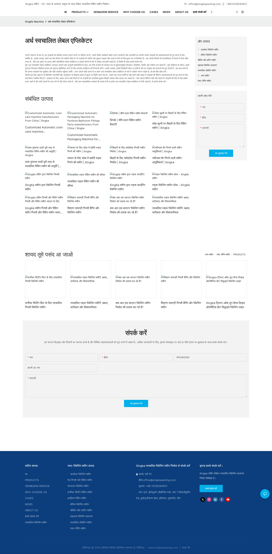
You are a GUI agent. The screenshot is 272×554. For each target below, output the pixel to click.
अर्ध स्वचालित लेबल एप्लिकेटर (61, 21)
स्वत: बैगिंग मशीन (223, 254)
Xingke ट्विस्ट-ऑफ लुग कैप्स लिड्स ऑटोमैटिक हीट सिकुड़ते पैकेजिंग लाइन (225, 305)
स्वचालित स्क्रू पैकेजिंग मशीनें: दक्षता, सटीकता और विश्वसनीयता (171, 210)
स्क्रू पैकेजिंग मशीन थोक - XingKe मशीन (171, 187)
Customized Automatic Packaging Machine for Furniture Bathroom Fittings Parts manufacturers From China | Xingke (85, 137)
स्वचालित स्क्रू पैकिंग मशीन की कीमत (83, 183)
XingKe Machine (34, 21)
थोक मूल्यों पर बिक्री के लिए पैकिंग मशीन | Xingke (169, 125)
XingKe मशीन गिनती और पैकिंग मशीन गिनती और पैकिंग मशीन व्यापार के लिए (43, 210)
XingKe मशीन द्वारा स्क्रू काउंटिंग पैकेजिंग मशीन (127, 187)
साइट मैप (185, 547)
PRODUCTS (239, 254)
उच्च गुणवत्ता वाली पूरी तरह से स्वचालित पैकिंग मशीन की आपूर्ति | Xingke (42, 164)
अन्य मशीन (209, 254)
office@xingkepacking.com (204, 4)
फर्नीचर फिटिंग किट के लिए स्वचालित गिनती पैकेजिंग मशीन (43, 305)
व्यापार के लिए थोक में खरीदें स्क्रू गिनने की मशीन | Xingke (84, 160)
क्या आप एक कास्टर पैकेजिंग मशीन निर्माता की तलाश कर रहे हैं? (127, 210)
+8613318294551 (236, 4)
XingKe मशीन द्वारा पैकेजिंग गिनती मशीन (42, 187)
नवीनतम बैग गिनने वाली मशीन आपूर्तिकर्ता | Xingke (167, 160)
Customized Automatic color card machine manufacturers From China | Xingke (44, 130)
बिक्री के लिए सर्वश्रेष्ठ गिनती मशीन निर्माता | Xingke (128, 160)
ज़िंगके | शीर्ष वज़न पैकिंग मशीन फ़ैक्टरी (125, 122)
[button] (211, 12)
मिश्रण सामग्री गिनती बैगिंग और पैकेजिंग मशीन (83, 210)
